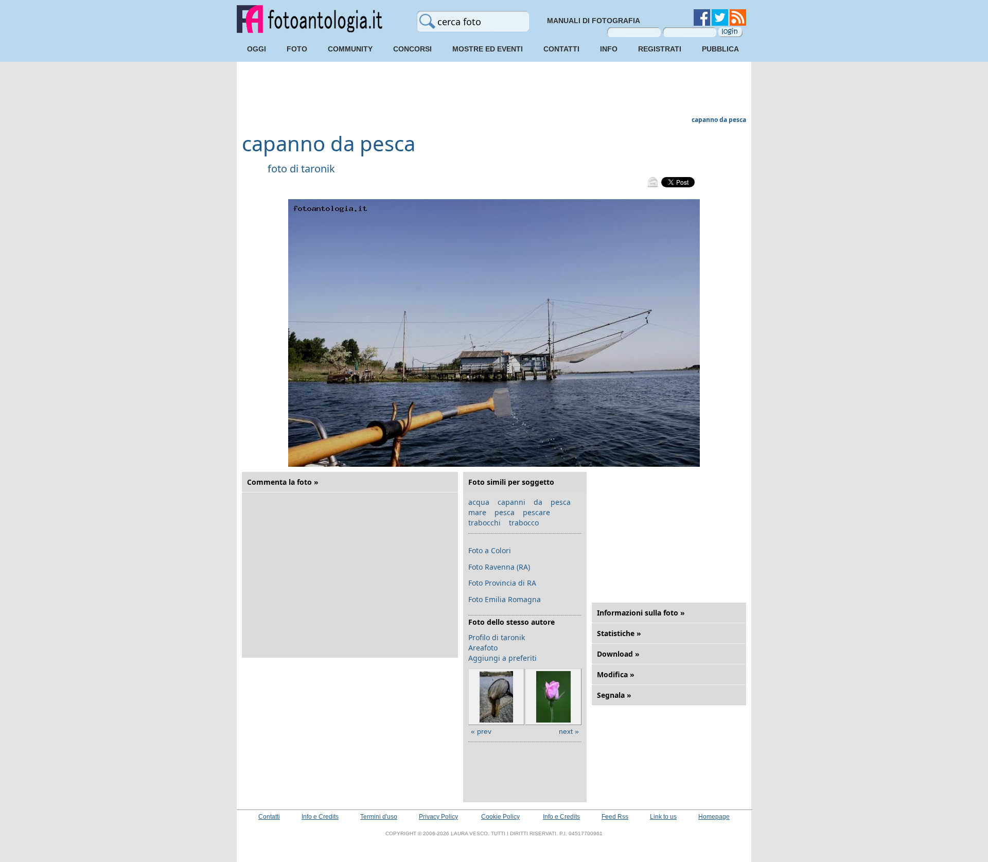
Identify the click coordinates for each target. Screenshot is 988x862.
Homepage (714, 816)
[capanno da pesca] (494, 464)
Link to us (663, 816)
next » (569, 731)
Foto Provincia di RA (502, 583)
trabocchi (484, 522)
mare (477, 512)
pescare (536, 512)
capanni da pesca (534, 502)
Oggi (256, 49)
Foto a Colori (489, 550)
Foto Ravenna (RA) (499, 567)
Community (350, 49)
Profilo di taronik (496, 637)
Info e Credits (320, 816)
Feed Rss (615, 816)
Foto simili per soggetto (511, 482)
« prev (481, 731)
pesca (505, 512)
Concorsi (412, 49)
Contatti (561, 49)
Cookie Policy (500, 816)
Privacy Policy (438, 816)
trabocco (524, 522)
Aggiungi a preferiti (502, 658)
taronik (318, 168)
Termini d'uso (378, 816)
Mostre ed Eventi (487, 49)
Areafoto (483, 648)
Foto (297, 49)
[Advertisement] (494, 90)
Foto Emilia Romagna (504, 599)
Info (608, 49)
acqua (478, 502)
